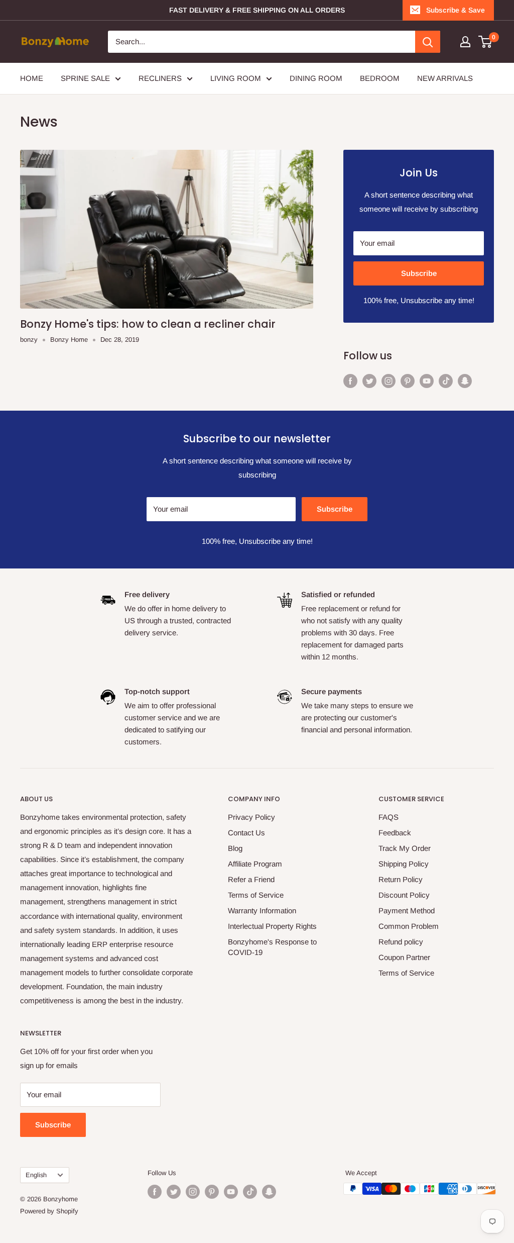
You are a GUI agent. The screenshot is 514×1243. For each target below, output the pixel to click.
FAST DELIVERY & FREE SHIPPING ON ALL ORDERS (257, 10)
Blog (235, 848)
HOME (31, 78)
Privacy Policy (251, 817)
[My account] (465, 41)
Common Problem (408, 926)
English (36, 1175)
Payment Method (406, 910)
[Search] (427, 42)
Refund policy (400, 941)
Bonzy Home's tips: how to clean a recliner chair (148, 324)
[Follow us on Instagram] (388, 380)
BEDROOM (380, 78)
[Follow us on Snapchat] (465, 380)
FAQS (388, 817)
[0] (485, 42)
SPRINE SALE (85, 78)
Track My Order (404, 848)
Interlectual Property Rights (272, 926)
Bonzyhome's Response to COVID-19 (272, 947)
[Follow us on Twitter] (369, 380)
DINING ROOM (316, 78)
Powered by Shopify (49, 1211)
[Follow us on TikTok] (446, 380)
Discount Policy (404, 895)
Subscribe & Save (455, 10)
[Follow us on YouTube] (427, 380)
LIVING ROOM (235, 78)
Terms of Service (256, 895)
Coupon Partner (404, 957)
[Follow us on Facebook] (350, 380)
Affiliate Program (255, 863)
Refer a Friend (251, 879)
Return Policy (400, 879)
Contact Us (246, 832)
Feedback (394, 832)
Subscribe (419, 273)
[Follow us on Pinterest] (408, 380)
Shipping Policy (403, 863)
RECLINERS (160, 78)
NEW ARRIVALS (445, 78)
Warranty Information (262, 910)
